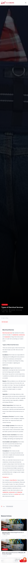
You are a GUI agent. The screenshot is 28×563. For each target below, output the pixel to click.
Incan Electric (13, 480)
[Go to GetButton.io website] (25, 561)
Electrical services (7, 333)
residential (15, 335)
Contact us (5, 477)
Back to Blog (5, 318)
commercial (21, 335)
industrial (7, 337)
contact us (17, 494)
